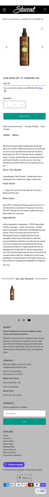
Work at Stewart (9, 452)
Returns (15, 135)
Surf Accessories (14, 19)
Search (5, 435)
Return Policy (8, 444)
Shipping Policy (9, 447)
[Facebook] (19, 320)
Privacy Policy (8, 441)
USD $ (25, 478)
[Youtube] (29, 320)
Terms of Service (9, 449)
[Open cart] (45, 9)
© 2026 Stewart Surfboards (14, 470)
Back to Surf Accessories (12, 126)
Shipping (6, 135)
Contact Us (7, 438)
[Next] (42, 47)
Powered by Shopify (34, 470)
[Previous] (7, 47)
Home (5, 19)
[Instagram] (24, 320)
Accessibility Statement (12, 455)
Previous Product (31, 126)
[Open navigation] (4, 9)
